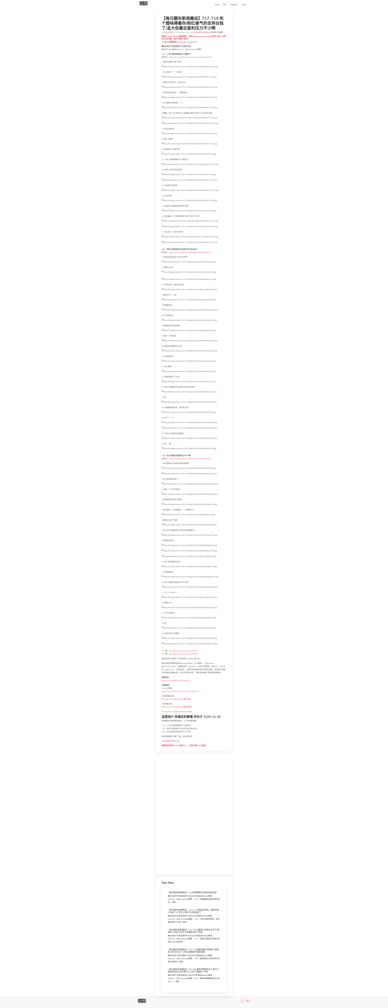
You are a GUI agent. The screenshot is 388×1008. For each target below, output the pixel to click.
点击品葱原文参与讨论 (171, 741)
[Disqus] (194, 790)
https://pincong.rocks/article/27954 (183, 654)
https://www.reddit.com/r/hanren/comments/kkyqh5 (190, 57)
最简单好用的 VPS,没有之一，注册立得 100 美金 (184, 745)
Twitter (243, 4)
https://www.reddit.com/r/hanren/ (175, 680)
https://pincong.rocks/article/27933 (183, 651)
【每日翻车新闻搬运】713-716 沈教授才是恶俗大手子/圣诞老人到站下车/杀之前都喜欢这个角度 (193, 930)
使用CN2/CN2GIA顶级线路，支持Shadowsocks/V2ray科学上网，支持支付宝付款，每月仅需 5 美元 (194, 37)
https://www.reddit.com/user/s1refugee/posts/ (180, 691)
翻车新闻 (197, 32)
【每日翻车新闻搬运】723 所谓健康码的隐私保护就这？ (193, 892)
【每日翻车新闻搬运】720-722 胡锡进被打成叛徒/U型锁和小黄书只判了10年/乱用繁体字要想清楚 (193, 950)
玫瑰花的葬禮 (168, 32)
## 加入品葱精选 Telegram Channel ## (179, 42)
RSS (224, 4)
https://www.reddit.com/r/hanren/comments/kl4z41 (190, 458)
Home (217, 4)
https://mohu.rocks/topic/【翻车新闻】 (177, 707)
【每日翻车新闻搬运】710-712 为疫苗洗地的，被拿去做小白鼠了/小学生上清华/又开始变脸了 (193, 911)
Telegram (233, 4)
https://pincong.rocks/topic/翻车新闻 (176, 699)
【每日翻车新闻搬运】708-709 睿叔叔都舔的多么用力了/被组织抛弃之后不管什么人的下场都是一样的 (193, 970)
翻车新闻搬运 (205, 32)
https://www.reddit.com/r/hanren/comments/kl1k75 (190, 252)
